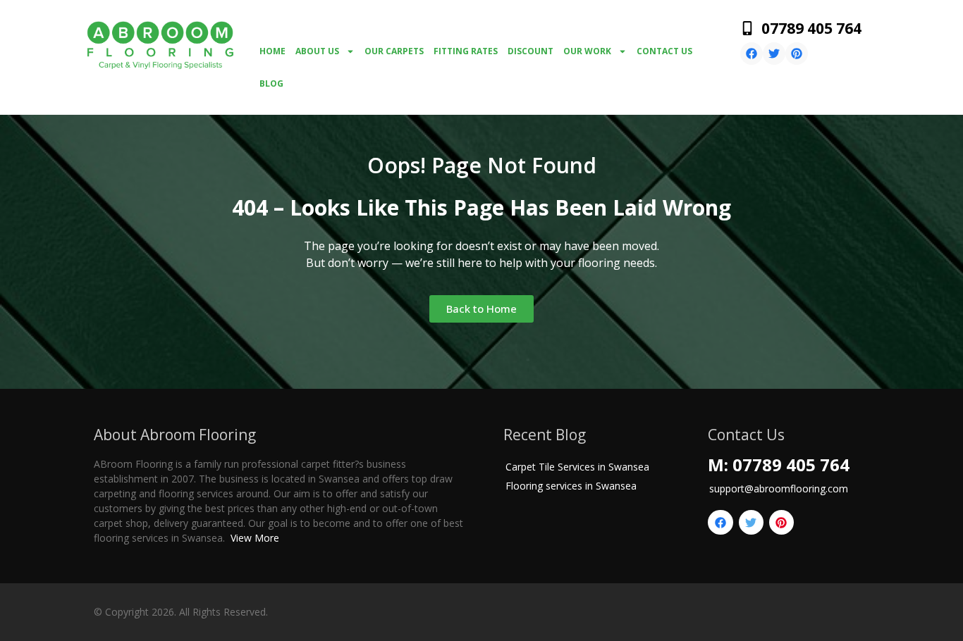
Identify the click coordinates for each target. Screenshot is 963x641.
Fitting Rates (466, 51)
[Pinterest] (796, 53)
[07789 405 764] (747, 28)
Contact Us (664, 51)
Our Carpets (394, 51)
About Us (317, 51)
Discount (530, 51)
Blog (271, 83)
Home (272, 51)
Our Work (587, 51)
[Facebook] (751, 53)
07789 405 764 (811, 28)
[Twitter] (774, 53)
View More (255, 537)
